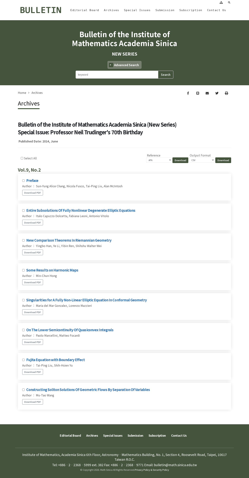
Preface (32, 180)
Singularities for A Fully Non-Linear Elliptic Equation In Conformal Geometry (86, 299)
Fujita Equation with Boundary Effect (55, 359)
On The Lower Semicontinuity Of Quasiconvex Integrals (69, 329)
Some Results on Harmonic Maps (52, 270)
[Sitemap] (221, 2)
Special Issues (137, 10)
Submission (165, 10)
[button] (242, 474)
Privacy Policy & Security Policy (152, 469)
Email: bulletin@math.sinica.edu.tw (170, 465)
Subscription (190, 10)
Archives (111, 10)
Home (22, 92)
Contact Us (216, 10)
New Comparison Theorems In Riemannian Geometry (68, 240)
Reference (153, 155)
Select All (30, 158)
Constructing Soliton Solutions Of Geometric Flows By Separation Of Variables (88, 389)
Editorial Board (84, 10)
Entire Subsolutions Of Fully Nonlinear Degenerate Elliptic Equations (80, 210)
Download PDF (32, 192)
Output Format (200, 155)
